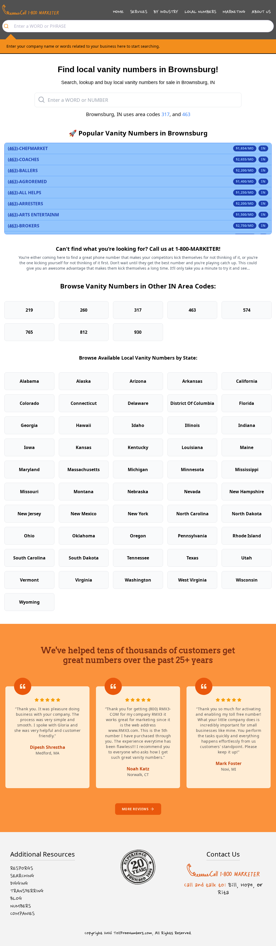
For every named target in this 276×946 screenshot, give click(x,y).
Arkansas (192, 381)
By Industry (166, 11)
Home (118, 11)
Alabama (29, 381)
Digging (19, 883)
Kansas (83, 447)
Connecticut (84, 403)
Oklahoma (83, 536)
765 (29, 332)
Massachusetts (83, 469)
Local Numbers (200, 11)
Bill (232, 885)
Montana (84, 492)
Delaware (138, 403)
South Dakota (84, 558)
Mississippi (246, 469)
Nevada (192, 492)
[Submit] (8, 26)
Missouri (29, 492)
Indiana (246, 425)
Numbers (20, 906)
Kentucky (138, 447)
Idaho (138, 425)
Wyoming (29, 602)
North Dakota (247, 514)
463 (186, 114)
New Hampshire (246, 492)
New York (138, 514)
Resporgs (21, 868)
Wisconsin (247, 580)
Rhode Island (247, 536)
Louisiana (192, 447)
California (246, 381)
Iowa (29, 447)
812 (83, 332)
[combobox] (138, 26)
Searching (22, 876)
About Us (261, 11)
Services (138, 11)
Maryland (29, 469)
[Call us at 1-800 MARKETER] (30, 10)
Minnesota (192, 469)
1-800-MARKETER (197, 248)
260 (83, 310)
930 (138, 332)
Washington (138, 580)
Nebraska (137, 492)
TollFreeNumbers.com (132, 933)
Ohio (29, 536)
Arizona (138, 381)
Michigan (138, 469)
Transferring (27, 891)
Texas (192, 558)
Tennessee (138, 558)
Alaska (83, 381)
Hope (247, 885)
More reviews (135, 809)
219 (29, 310)
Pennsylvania (192, 536)
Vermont (29, 580)
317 (165, 114)
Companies (22, 913)
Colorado (29, 403)
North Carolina (192, 514)
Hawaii (83, 425)
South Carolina (29, 558)
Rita (223, 892)
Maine (246, 447)
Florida (246, 403)
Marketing (234, 11)
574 (246, 310)
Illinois (192, 425)
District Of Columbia (192, 403)
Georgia (29, 425)
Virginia (83, 580)
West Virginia (192, 580)
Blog (16, 898)
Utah (246, 558)
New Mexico (83, 514)
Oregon (138, 536)
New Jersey (29, 514)
